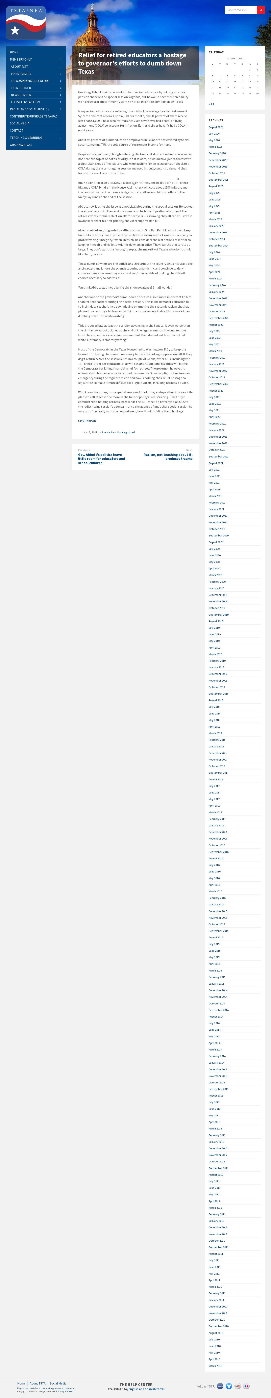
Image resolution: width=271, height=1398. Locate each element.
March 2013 (215, 1128)
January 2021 (216, 509)
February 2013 (217, 1135)
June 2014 (215, 1029)
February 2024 (217, 285)
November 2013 (218, 1076)
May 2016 (214, 878)
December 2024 (218, 232)
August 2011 (216, 1254)
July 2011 (214, 1260)
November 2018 (218, 680)
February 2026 (217, 153)
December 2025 (218, 160)
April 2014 (214, 1043)
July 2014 (214, 1023)
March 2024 (215, 278)
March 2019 (215, 654)
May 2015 (214, 957)
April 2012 (214, 1201)
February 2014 (217, 1056)
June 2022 (215, 403)
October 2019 (217, 608)
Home (21, 1383)
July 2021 (214, 469)
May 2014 (214, 1036)
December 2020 (218, 515)
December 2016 (218, 832)
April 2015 (214, 964)
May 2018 (214, 720)
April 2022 (214, 417)
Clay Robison (87, 421)
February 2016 (217, 898)
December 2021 (218, 436)
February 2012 (217, 1214)
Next (189, 450)
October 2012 (217, 1161)
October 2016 (217, 845)
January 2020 (216, 588)
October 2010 (217, 1319)
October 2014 (217, 1003)
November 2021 (218, 443)
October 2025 (217, 173)
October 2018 (217, 687)
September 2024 (219, 245)
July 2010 (214, 1339)
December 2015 (218, 911)
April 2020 (214, 568)
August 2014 (216, 1016)
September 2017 (219, 772)
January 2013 (216, 1142)
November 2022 (218, 371)
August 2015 (216, 937)
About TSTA (38, 1383)
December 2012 (218, 1148)
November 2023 (218, 305)
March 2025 (215, 219)
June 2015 (215, 950)
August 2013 (216, 1095)
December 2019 (218, 595)
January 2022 (216, 430)
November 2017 (218, 759)
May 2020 (214, 562)
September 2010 (219, 1326)
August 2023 (216, 324)
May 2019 (214, 641)
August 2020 (216, 542)
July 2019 (214, 628)
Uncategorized (126, 432)
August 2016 (216, 858)
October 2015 (217, 924)
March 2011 (215, 1286)
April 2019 (214, 647)
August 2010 (216, 1333)
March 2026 (215, 146)
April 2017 (214, 805)
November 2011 (218, 1234)
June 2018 (215, 713)
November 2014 (218, 996)
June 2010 (215, 1346)
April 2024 (214, 272)
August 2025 (216, 186)
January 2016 (216, 904)
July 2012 (214, 1181)
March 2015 (215, 970)
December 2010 (218, 1306)
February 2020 (217, 581)
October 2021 (217, 450)
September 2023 (219, 318)
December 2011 (218, 1227)
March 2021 (215, 496)
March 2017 (215, 812)
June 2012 (215, 1188)
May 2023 (214, 344)
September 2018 (219, 693)
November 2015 (218, 917)
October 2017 (217, 766)
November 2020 (218, 522)
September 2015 (219, 931)
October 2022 (217, 377)
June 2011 (215, 1267)
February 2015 (217, 977)
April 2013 (214, 1122)
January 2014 (216, 1062)
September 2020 (219, 535)
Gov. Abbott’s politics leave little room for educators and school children (101, 458)
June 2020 (215, 555)
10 (212, 81)
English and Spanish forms (146, 1389)
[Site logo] (26, 38)
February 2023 (217, 357)
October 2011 (217, 1240)
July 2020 (214, 549)
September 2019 (219, 614)
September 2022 (219, 384)
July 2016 (214, 865)
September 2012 (219, 1168)
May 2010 (214, 1352)
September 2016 (219, 852)
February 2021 (217, 502)
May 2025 (214, 206)
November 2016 (218, 838)
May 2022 (214, 410)
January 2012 (216, 1221)
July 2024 (214, 252)
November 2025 (218, 166)
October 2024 (217, 239)
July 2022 (214, 397)
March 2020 (215, 575)
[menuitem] (36, 52)
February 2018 (217, 739)
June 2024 (215, 259)
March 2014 (215, 1049)
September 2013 (219, 1089)
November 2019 (218, 601)
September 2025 (219, 179)
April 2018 (214, 726)
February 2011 (217, 1293)
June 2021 (215, 476)
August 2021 (216, 463)
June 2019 (215, 634)
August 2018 (216, 700)
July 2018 (214, 707)
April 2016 (214, 885)
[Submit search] (261, 10)
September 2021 (219, 456)
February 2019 (217, 660)
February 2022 (217, 423)
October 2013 (217, 1082)
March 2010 (215, 1366)
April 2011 (214, 1280)
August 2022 (216, 390)
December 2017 (218, 753)
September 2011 (219, 1247)
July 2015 (214, 944)
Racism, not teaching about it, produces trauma (168, 456)
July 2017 (214, 786)
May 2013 (214, 1115)
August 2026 (216, 127)
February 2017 (217, 819)
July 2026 (214, 133)
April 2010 (214, 1359)
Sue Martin (107, 432)
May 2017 (214, 799)
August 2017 (216, 779)
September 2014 (219, 1010)
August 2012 (216, 1175)
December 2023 (218, 298)
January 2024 (216, 292)
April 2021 (214, 489)
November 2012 (218, 1155)
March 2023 (215, 351)
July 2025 (214, 193)
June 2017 (215, 792)
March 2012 (215, 1207)
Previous (84, 450)
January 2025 (216, 226)
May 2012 (214, 1194)
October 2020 (217, 529)
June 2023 (215, 338)
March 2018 (215, 733)
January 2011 (216, 1300)
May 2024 (214, 265)
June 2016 (215, 871)
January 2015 (216, 983)
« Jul (211, 104)
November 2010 (218, 1313)
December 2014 (218, 990)
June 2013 (215, 1109)
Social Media (58, 1383)
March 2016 (215, 891)
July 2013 (214, 1102)
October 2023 (217, 311)
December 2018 (218, 674)
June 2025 (215, 199)
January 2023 (216, 364)
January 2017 (216, 825)
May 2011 (214, 1273)
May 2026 (214, 140)
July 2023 (214, 331)
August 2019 (216, 621)
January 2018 (216, 746)
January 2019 (216, 667)
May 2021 (214, 482)
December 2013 (218, 1069)
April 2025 (214, 212)
